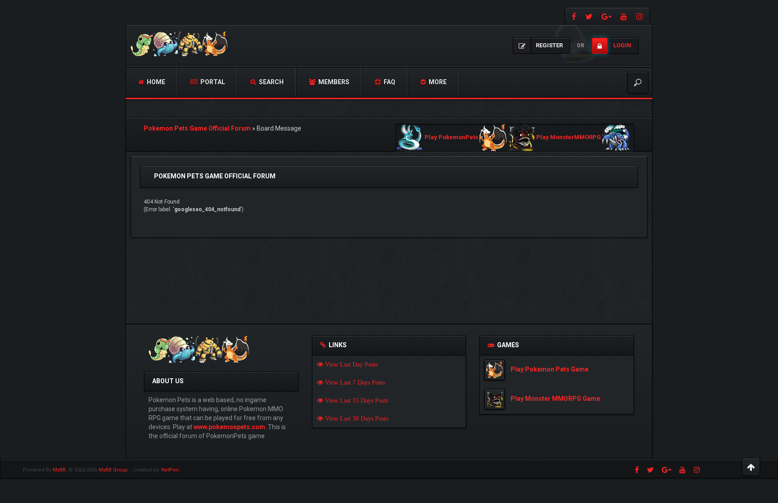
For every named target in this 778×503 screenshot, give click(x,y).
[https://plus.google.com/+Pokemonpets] (606, 16)
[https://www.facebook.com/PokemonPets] (573, 16)
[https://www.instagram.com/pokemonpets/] (641, 16)
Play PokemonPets (451, 137)
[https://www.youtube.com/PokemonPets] (624, 16)
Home (155, 82)
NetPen (170, 470)
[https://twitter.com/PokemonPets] (589, 16)
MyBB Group (113, 470)
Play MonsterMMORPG (568, 137)
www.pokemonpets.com (229, 426)
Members (333, 82)
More (437, 82)
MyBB (59, 470)
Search (271, 82)
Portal (212, 82)
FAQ (388, 82)
